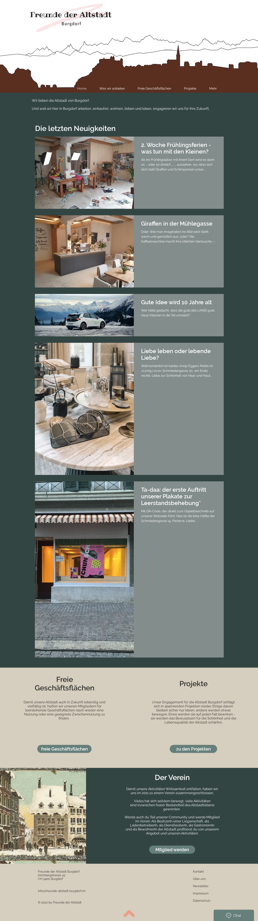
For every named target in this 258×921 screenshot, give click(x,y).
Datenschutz (201, 900)
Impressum (201, 893)
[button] (198, 871)
